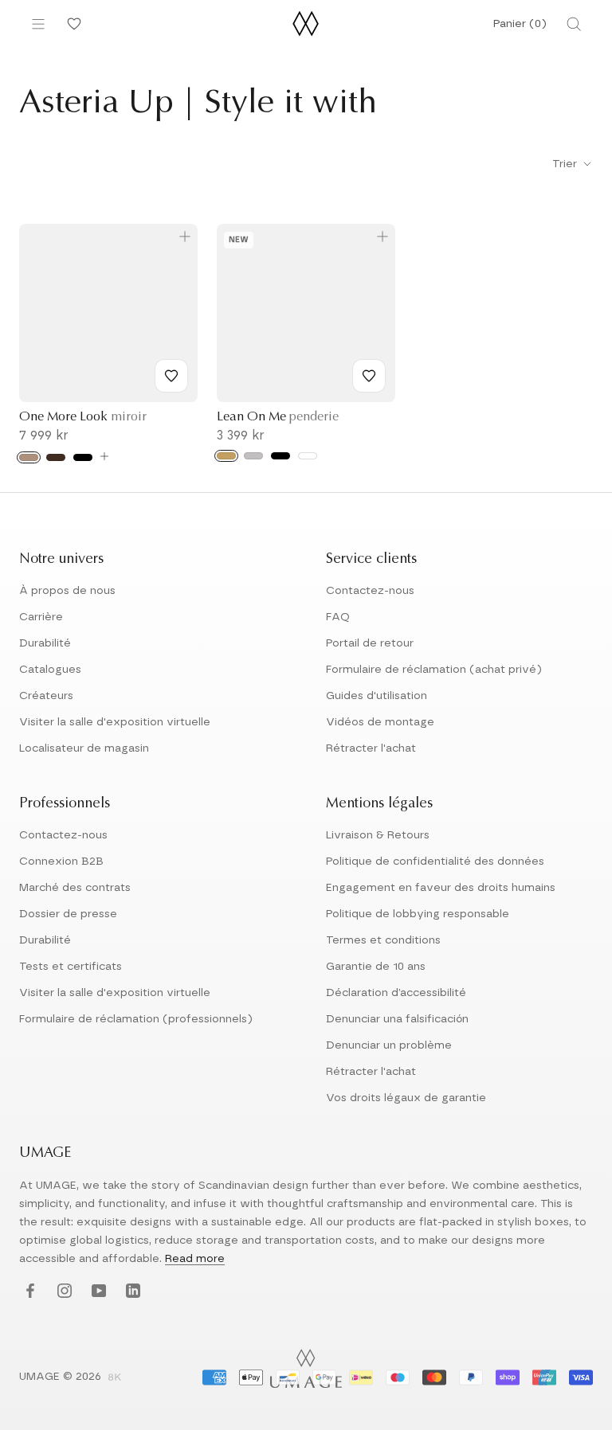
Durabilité (45, 643)
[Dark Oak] (55, 457)
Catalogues (50, 669)
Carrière (41, 617)
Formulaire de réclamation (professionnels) (136, 1019)
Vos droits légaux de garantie (406, 1098)
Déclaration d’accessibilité (396, 992)
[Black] (280, 455)
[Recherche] (573, 24)
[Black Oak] (82, 457)
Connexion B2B (61, 861)
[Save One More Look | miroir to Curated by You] (171, 376)
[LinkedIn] (131, 1292)
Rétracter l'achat (371, 748)
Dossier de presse (68, 914)
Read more (195, 1258)
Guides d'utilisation (376, 695)
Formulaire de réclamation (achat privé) (434, 669)
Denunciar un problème (389, 1045)
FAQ (338, 617)
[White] (307, 455)
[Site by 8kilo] (114, 1378)
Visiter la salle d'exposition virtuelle (114, 722)
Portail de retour (370, 643)
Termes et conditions (383, 940)
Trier (566, 164)
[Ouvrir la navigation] (38, 24)
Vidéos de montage (380, 722)
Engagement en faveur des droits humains (440, 887)
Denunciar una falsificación (397, 1019)
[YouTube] (97, 1292)
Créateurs (46, 695)
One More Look (83, 417)
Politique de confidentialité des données (435, 861)
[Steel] (253, 455)
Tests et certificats (70, 966)
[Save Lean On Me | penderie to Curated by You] (369, 376)
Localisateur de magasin (84, 748)
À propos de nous (67, 590)
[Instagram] (62, 1292)
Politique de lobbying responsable (417, 914)
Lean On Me (278, 417)
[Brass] (226, 455)
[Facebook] (28, 1292)
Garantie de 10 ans (376, 966)
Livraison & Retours (378, 835)
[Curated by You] (71, 24)
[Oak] (28, 457)
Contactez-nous (370, 590)
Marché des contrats (75, 887)
